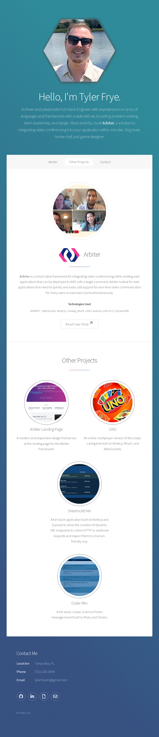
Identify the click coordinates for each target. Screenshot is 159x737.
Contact (105, 162)
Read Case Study (77, 324)
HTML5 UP (24, 712)
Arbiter (53, 162)
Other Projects (79, 162)
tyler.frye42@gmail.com (51, 680)
